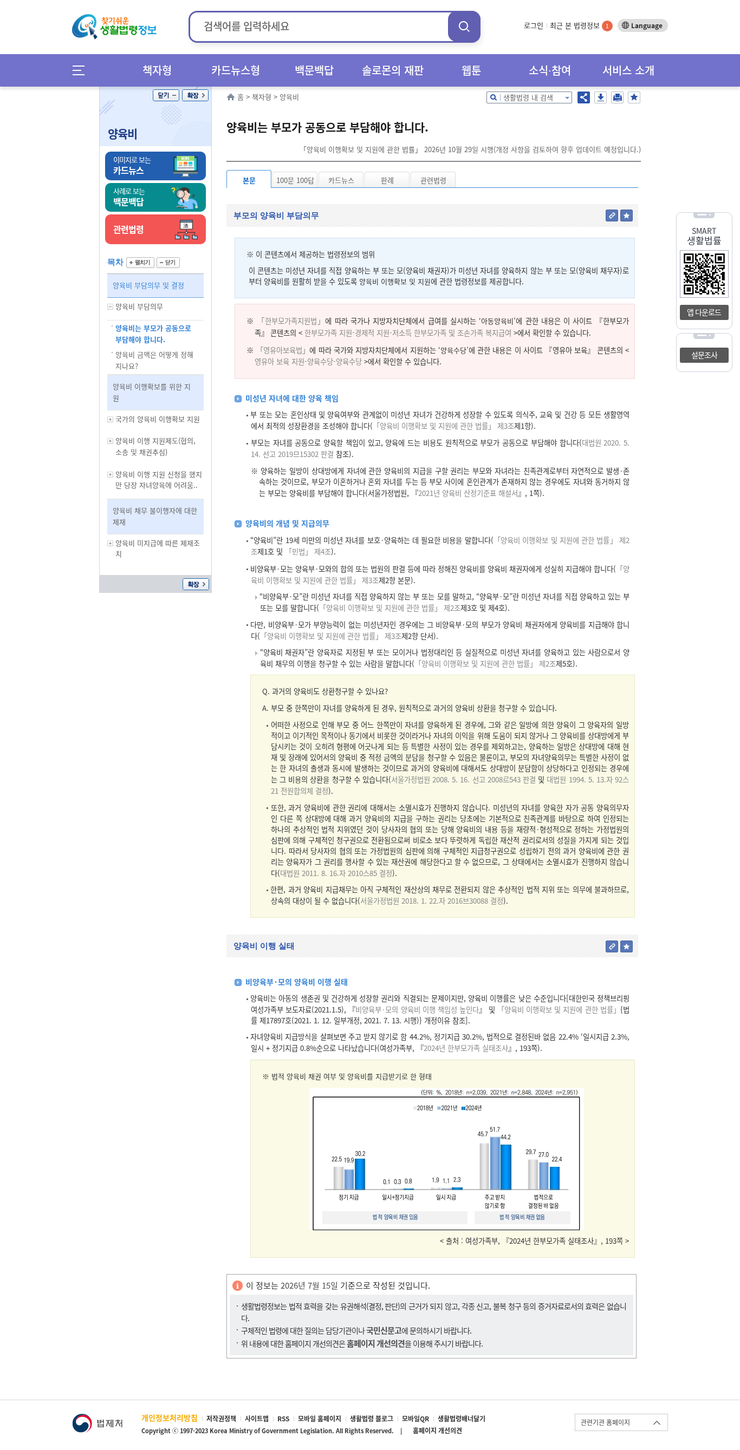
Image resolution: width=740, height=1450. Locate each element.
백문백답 (314, 70)
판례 (387, 180)
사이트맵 (257, 1418)
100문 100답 (295, 180)
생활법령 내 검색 (528, 97)
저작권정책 (221, 1418)
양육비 (122, 133)
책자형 (157, 70)
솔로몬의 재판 (393, 70)
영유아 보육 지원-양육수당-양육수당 (308, 361)
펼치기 (140, 262)
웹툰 (471, 70)
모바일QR (415, 1418)
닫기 (166, 95)
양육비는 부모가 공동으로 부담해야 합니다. (153, 333)
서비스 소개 (628, 70)
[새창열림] (97, 1419)
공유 (583, 97)
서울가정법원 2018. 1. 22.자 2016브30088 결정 (431, 901)
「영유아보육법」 (283, 350)
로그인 (533, 25)
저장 (600, 97)
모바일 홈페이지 (319, 1418)
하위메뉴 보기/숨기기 (110, 307)
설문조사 (704, 354)
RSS (283, 1418)
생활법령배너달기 (461, 1418)
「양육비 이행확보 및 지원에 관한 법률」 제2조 (389, 608)
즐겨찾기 (634, 97)
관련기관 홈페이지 (605, 1422)
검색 (464, 26)
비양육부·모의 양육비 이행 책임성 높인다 (417, 1009)
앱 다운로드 (704, 311)
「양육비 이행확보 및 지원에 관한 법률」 (558, 1009)
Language (647, 25)
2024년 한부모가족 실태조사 (466, 1048)
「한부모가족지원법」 (291, 321)
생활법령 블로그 (371, 1418)
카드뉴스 (341, 180)
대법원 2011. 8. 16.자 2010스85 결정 (336, 873)
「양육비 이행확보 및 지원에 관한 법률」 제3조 (443, 426)
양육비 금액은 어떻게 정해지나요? (154, 360)
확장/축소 (195, 95)
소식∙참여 (550, 70)
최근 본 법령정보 (579, 25)
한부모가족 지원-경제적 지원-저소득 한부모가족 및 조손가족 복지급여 (407, 333)
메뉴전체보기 (82, 70)
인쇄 (617, 97)
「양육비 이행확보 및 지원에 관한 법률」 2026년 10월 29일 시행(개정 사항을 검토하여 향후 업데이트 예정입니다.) (470, 149)
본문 (249, 180)
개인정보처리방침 (169, 1417)
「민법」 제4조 (308, 551)
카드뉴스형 (235, 70)
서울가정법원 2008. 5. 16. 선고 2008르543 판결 (463, 779)
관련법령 (433, 180)
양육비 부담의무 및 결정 (148, 285)
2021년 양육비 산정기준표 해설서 (468, 493)
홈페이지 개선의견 (437, 1430)
